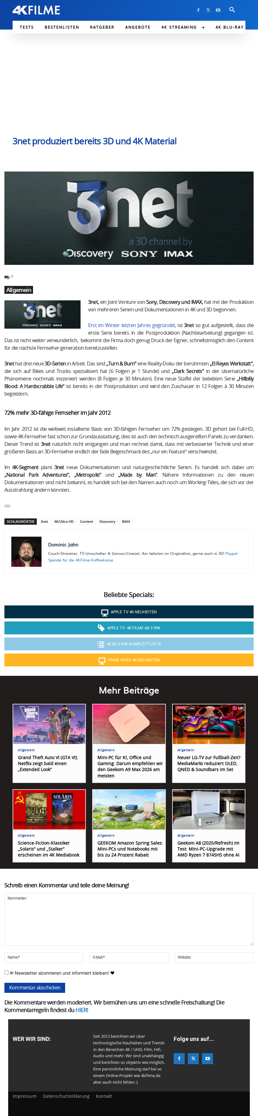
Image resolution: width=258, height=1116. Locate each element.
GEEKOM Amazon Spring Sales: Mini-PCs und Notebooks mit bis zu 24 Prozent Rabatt (130, 849)
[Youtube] (218, 10)
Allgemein (18, 290)
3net (44, 521)
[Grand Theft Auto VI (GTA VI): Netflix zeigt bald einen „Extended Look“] (49, 724)
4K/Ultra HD (64, 521)
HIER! (82, 1010)
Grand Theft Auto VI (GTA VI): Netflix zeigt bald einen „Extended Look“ (48, 764)
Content (86, 521)
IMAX (126, 521)
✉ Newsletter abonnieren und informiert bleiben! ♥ (61, 973)
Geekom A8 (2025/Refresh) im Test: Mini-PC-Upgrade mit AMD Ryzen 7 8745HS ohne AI (208, 849)
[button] (232, 10)
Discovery (107, 521)
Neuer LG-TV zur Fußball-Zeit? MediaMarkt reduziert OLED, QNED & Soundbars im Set (208, 764)
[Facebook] (198, 10)
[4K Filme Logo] (36, 10)
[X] (208, 10)
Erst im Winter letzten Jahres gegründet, (132, 325)
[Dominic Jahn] (26, 552)
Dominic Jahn (63, 544)
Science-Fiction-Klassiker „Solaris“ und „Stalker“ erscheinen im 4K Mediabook (48, 849)
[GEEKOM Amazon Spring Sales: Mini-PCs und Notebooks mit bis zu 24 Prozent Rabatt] (129, 809)
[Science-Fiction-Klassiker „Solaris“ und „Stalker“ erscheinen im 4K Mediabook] (49, 809)
